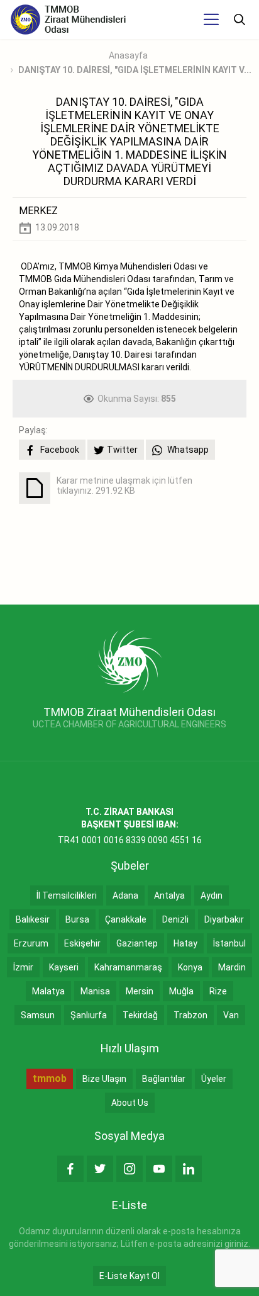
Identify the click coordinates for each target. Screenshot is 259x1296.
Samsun (38, 1015)
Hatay (185, 943)
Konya (190, 967)
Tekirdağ (140, 1015)
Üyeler (213, 1079)
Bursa (77, 919)
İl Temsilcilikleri (66, 895)
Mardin (232, 967)
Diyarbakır (224, 919)
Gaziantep (137, 943)
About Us (129, 1103)
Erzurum (31, 943)
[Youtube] (159, 1169)
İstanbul (229, 943)
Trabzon (190, 1015)
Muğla (181, 991)
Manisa (95, 991)
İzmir (23, 967)
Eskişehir (82, 943)
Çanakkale (125, 919)
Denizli (175, 919)
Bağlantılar (163, 1079)
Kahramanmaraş (128, 967)
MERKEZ (38, 211)
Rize (218, 991)
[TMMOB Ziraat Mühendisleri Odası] (129, 660)
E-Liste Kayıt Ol (129, 1276)
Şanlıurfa (88, 1015)
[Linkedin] (188, 1169)
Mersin (139, 991)
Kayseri (64, 967)
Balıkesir (33, 919)
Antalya (169, 895)
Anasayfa (128, 55)
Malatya (48, 991)
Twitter (122, 450)
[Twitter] (100, 1169)
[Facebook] (70, 1169)
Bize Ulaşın (104, 1079)
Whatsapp (187, 450)
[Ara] (239, 19)
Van (231, 1015)
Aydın (212, 895)
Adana (125, 895)
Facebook (58, 450)
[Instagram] (129, 1169)
